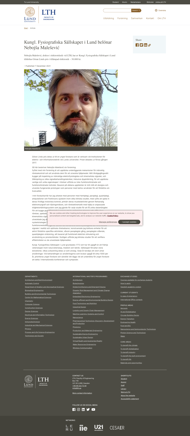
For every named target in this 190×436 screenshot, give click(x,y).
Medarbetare (136, 2)
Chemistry (29, 301)
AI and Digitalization (128, 312)
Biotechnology (78, 283)
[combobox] (117, 10)
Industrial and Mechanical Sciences (38, 325)
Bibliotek (150, 2)
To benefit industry (128, 352)
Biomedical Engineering (34, 290)
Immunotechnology (32, 322)
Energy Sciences (31, 318)
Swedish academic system (131, 287)
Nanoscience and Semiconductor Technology (138, 329)
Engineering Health (128, 322)
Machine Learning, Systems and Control (88, 314)
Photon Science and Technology (133, 333)
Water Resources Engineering (84, 344)
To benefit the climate (129, 345)
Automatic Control (32, 283)
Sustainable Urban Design (83, 337)
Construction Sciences (34, 308)
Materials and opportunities (131, 363)
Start (26, 28)
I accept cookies (129, 222)
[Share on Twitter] (141, 46)
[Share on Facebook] (137, 46)
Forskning (122, 18)
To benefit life (126, 359)
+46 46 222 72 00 (79, 386)
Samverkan (137, 18)
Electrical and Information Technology (39, 315)
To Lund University (31, 2)
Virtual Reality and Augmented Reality (87, 341)
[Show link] (149, 46)
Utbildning (108, 18)
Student (115, 2)
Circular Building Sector (130, 315)
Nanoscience (78, 317)
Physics (28, 329)
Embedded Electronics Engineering (86, 296)
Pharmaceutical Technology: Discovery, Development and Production (93, 322)
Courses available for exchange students (136, 280)
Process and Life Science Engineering (40, 332)
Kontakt (150, 18)
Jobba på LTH (160, 2)
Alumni (123, 382)
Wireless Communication (82, 348)
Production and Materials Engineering (87, 330)
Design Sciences (31, 311)
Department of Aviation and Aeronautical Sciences (44, 287)
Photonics (77, 327)
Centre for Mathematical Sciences (38, 297)
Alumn (124, 2)
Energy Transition (127, 319)
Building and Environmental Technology (40, 294)
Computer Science (32, 304)
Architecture (77, 280)
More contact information (82, 393)
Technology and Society (34, 336)
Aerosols (124, 308)
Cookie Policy (112, 216)
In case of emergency (129, 296)
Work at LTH (125, 392)
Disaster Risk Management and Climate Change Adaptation (91, 291)
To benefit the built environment (133, 356)
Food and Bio (126, 326)
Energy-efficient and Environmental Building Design (93, 300)
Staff (122, 385)
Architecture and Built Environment (38, 280)
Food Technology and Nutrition (85, 303)
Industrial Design (79, 307)
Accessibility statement (130, 399)
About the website (128, 395)
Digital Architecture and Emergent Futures (89, 287)
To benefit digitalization (130, 349)
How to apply (126, 283)
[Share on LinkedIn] (145, 46)
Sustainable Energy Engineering (85, 334)
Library (123, 389)
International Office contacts (131, 300)
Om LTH (162, 18)
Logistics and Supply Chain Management (88, 310)
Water (123, 336)
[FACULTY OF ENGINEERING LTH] (40, 14)
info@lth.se (76, 388)
